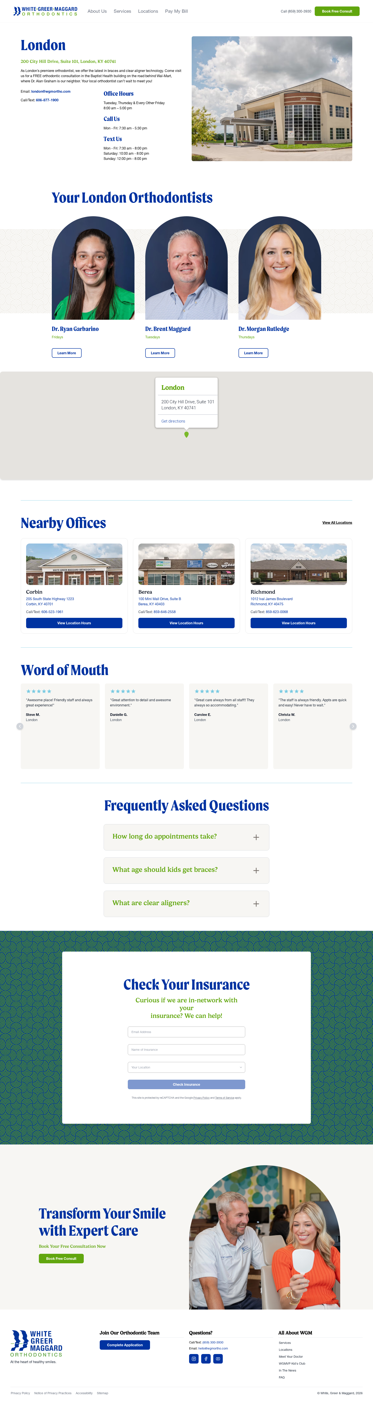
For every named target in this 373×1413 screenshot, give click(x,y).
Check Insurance (186, 1084)
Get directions (173, 421)
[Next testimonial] (353, 726)
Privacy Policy (201, 1097)
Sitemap (102, 1393)
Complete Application (125, 1345)
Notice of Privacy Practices (52, 1393)
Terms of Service (224, 1097)
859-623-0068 (277, 612)
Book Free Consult (337, 11)
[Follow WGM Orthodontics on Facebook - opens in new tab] (206, 1359)
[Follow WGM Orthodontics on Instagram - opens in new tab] (194, 1359)
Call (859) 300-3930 (296, 11)
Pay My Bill (176, 11)
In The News (287, 1370)
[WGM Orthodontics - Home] (45, 11)
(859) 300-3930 (212, 1342)
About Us (97, 11)
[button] (186, 434)
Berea (145, 592)
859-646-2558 (165, 612)
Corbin (34, 592)
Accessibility (84, 1393)
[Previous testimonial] (19, 726)
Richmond (263, 592)
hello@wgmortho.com (213, 1348)
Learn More (66, 353)
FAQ (282, 1377)
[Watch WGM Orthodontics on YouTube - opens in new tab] (218, 1359)
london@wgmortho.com (51, 91)
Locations (148, 11)
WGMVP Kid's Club (292, 1363)
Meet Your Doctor (291, 1357)
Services (122, 11)
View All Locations (337, 522)
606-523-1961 (52, 612)
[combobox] (186, 1067)
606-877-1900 (47, 100)
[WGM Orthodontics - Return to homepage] (52, 1343)
